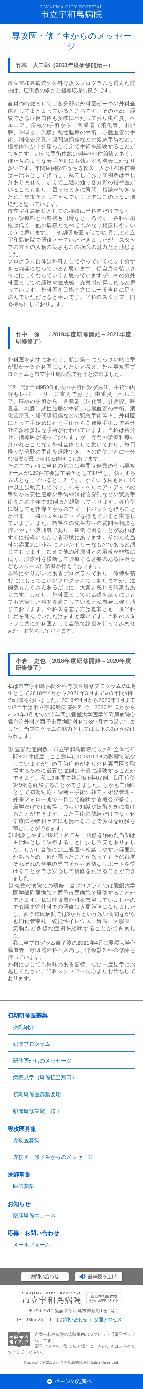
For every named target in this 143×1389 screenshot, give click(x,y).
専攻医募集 (26, 1140)
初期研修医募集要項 (37, 1094)
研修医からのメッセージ (42, 1061)
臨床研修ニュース (34, 1215)
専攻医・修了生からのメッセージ (53, 1157)
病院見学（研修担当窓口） (45, 1077)
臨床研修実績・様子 (37, 1111)
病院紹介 (23, 1027)
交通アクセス (108, 1319)
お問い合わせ (73, 1319)
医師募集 (23, 1186)
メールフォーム (31, 1244)
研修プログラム (31, 1044)
